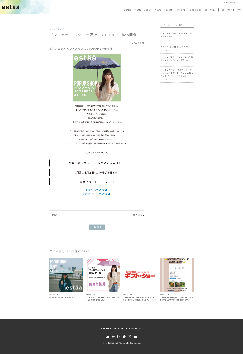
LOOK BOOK (195, 10)
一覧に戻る (96, 227)
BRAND (127, 10)
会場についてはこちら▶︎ (97, 189)
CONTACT (227, 10)
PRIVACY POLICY (134, 329)
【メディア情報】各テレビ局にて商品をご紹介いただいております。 (176, 58)
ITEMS (138, 10)
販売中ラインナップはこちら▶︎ (97, 193)
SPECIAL (181, 10)
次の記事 (137, 214)
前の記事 (56, 214)
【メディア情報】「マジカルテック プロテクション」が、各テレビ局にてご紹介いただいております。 (176, 73)
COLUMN (169, 10)
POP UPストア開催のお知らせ (174, 46)
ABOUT (148, 10)
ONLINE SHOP (229, 3)
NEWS (158, 10)
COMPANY (210, 10)
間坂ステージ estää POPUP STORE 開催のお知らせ (176, 35)
